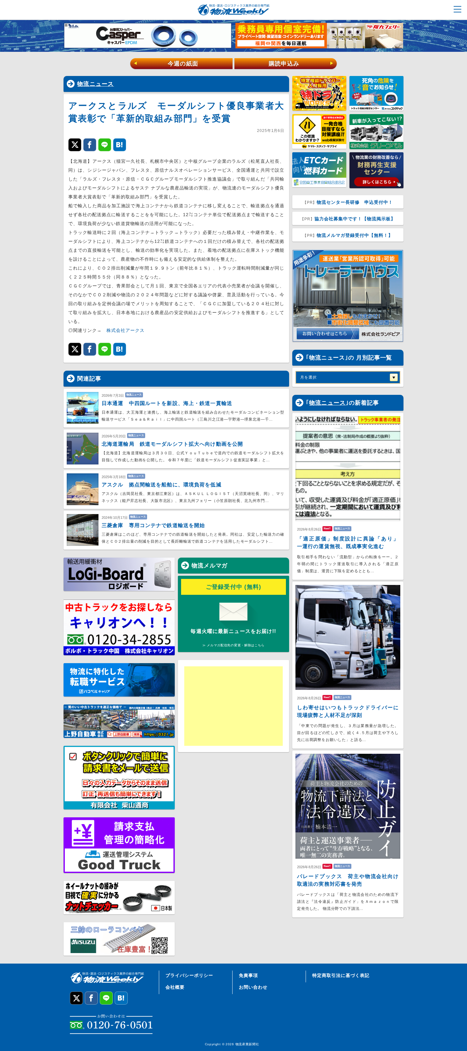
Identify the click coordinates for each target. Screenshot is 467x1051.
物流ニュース (95, 84)
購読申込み (301, 63)
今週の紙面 (165, 63)
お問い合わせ (253, 987)
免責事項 (248, 975)
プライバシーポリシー (189, 975)
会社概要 (175, 987)
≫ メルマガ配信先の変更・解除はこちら (233, 645)
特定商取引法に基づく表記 (340, 975)
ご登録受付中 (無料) (233, 587)
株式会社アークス (125, 330)
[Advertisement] (233, 706)
